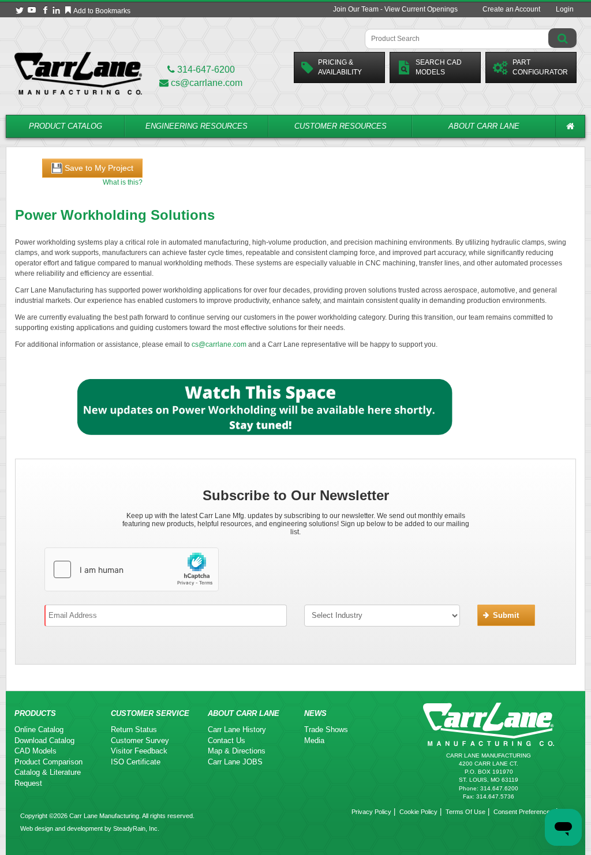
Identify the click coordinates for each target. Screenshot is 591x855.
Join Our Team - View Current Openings (395, 9)
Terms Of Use (465, 811)
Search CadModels (439, 67)
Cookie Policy (418, 811)
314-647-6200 (205, 69)
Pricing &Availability (340, 67)
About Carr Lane (483, 126)
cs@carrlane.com (206, 83)
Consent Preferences (523, 811)
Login (565, 9)
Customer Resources (340, 126)
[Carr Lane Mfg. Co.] (78, 73)
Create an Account (511, 9)
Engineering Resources (196, 126)
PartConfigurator (540, 67)
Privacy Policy (371, 811)
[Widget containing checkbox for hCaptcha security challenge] (131, 569)
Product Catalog (65, 126)
